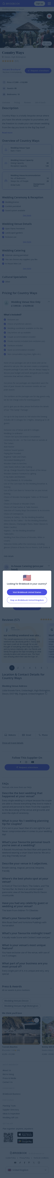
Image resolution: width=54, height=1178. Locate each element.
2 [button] (17, 667)
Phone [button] (45, 735)
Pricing (17, 102)
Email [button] (28, 735)
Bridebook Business (12, 1094)
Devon (8, 57)
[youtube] (32, 762)
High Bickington (18, 57)
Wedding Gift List (10, 1117)
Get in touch (40, 102)
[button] (47, 667)
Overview (6, 102)
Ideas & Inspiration (11, 1113)
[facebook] (20, 762)
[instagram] (26, 762)
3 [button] (23, 667)
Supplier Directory (11, 1109)
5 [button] (35, 667)
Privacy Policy (25, 1158)
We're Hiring (8, 1074)
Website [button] (12, 735)
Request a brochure (40, 70)
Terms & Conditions (41, 1158)
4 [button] (29, 667)
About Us (7, 1070)
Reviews (27, 102)
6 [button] (41, 667)
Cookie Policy (11, 1158)
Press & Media (9, 1078)
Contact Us (8, 1082)
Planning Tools (9, 1105)
